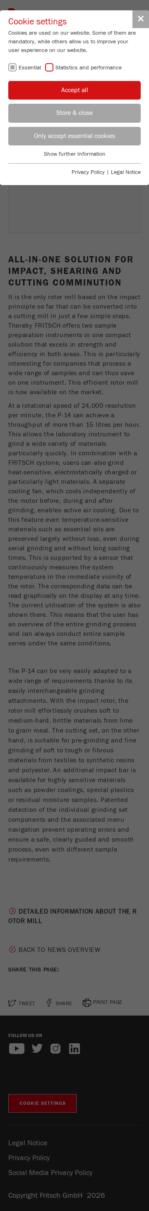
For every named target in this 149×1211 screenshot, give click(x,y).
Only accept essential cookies (74, 136)
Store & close (74, 113)
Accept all (74, 90)
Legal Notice (126, 172)
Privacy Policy (88, 172)
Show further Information (75, 154)
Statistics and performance (88, 67)
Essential (30, 67)
